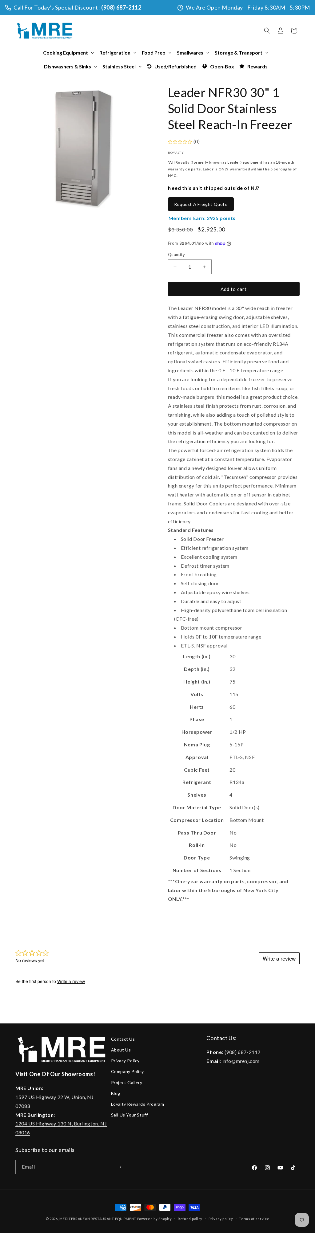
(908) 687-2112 (121, 7)
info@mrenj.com (241, 1061)
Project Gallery (126, 1082)
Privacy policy (221, 1219)
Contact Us (123, 1039)
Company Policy (127, 1071)
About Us (121, 1049)
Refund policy (190, 1219)
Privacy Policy (125, 1060)
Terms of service (254, 1219)
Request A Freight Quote (201, 204)
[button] (267, 30)
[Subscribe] (119, 1167)
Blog (115, 1093)
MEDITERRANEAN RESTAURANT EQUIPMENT (97, 1219)
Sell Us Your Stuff (129, 1114)
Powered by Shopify (154, 1219)
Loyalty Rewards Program (137, 1104)
